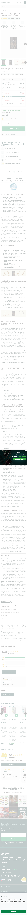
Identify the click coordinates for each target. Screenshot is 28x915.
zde (24, 902)
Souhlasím (13, 911)
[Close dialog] (26, 450)
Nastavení (13, 907)
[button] (13, 459)
